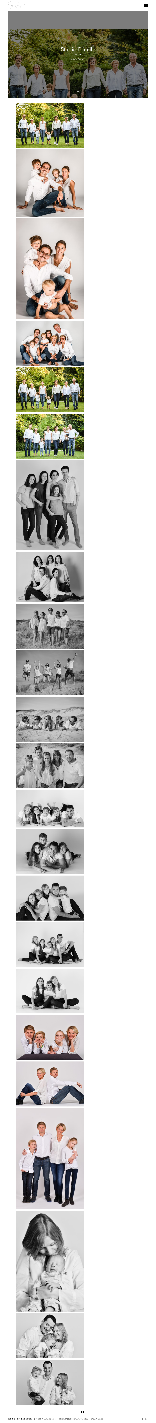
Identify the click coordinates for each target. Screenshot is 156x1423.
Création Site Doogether (20, 1419)
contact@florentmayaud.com (73, 1419)
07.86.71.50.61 (97, 1419)
